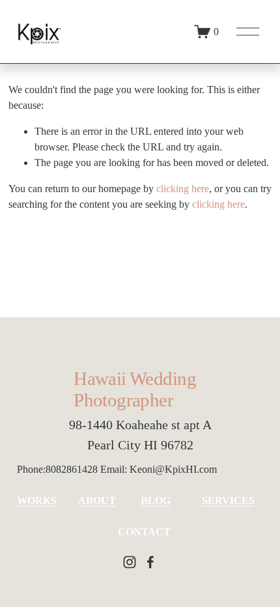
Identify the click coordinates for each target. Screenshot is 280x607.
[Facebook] (150, 562)
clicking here (182, 188)
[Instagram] (129, 562)
